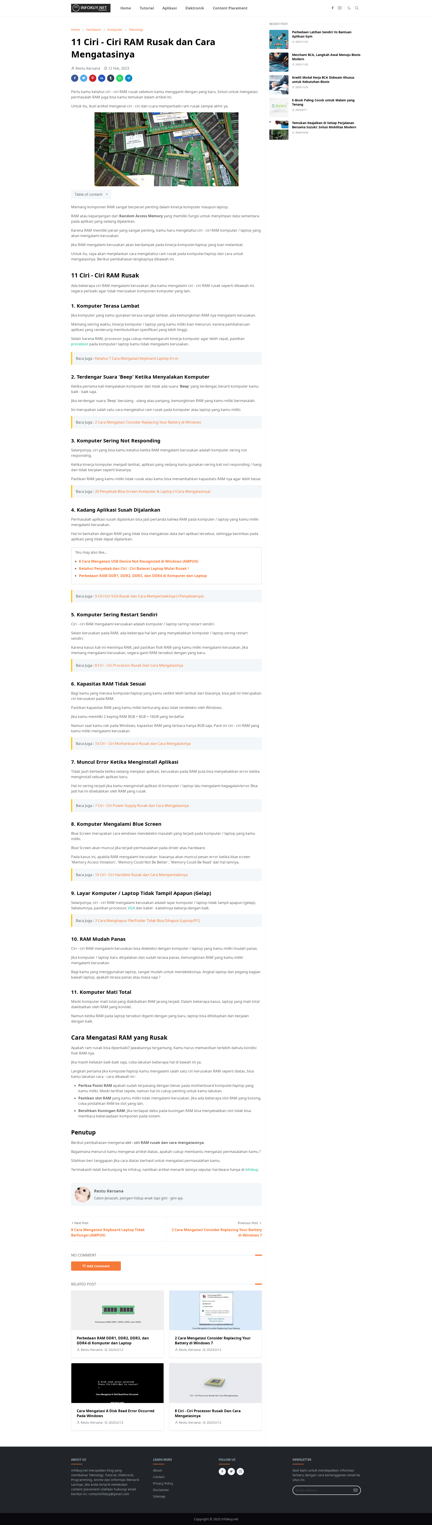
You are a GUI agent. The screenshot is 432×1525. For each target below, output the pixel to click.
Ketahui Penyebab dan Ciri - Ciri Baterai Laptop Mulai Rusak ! (134, 568)
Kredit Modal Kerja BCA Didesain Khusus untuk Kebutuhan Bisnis (323, 79)
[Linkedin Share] (101, 78)
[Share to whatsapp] (119, 78)
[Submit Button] (355, 1490)
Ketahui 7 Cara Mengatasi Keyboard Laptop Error (137, 358)
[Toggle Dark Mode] (349, 8)
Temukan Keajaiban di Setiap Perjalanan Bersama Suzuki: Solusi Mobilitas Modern (324, 125)
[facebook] (332, 8)
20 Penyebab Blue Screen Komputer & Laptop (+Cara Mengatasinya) (152, 491)
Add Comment (98, 1266)
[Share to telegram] (128, 78)
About (157, 1470)
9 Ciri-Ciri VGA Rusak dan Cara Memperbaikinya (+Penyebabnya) (149, 596)
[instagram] (339, 8)
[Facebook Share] (74, 78)
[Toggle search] (357, 8)
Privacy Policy (163, 1483)
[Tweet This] (83, 78)
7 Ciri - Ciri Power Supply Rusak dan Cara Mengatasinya (142, 805)
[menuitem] (125, 8)
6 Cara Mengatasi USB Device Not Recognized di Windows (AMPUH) (138, 561)
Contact (158, 1477)
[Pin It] (92, 78)
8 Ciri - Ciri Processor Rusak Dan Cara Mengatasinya (139, 665)
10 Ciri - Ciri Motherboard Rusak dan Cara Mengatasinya (143, 743)
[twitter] (231, 1471)
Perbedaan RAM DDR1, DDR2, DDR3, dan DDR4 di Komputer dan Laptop (143, 575)
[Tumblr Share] (110, 78)
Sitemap (159, 1496)
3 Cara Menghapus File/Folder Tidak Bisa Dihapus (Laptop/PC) (147, 920)
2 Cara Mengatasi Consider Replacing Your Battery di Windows (148, 422)
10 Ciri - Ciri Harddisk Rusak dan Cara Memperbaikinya (141, 874)
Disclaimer (161, 1490)
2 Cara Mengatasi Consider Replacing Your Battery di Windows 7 (213, 1340)
